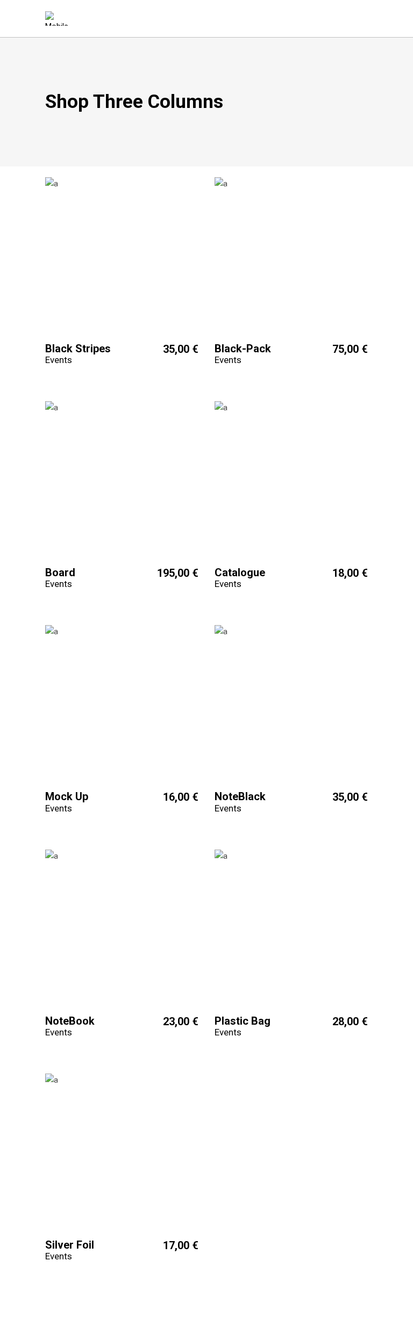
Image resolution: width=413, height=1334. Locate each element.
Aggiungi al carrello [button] (80, 348)
